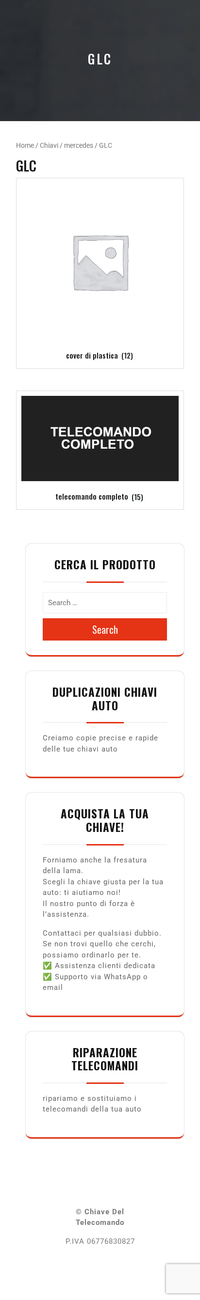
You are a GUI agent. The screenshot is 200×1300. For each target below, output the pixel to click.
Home (25, 145)
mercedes (78, 145)
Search (105, 629)
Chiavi (49, 145)
